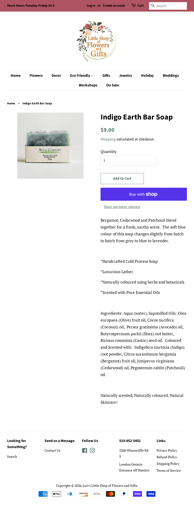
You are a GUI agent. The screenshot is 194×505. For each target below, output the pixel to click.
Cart (140, 5)
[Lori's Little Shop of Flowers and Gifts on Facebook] (84, 451)
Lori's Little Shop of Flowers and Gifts (110, 485)
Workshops (88, 85)
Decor (56, 75)
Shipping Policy (168, 463)
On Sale (112, 85)
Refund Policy (167, 457)
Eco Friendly (80, 75)
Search (12, 456)
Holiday (147, 75)
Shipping (108, 139)
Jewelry (125, 75)
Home (16, 75)
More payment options (122, 206)
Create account (114, 5)
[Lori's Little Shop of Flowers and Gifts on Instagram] (92, 451)
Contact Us (52, 450)
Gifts (106, 75)
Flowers (36, 75)
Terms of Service (169, 470)
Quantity (109, 151)
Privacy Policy (167, 450)
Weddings (171, 75)
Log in (91, 5)
